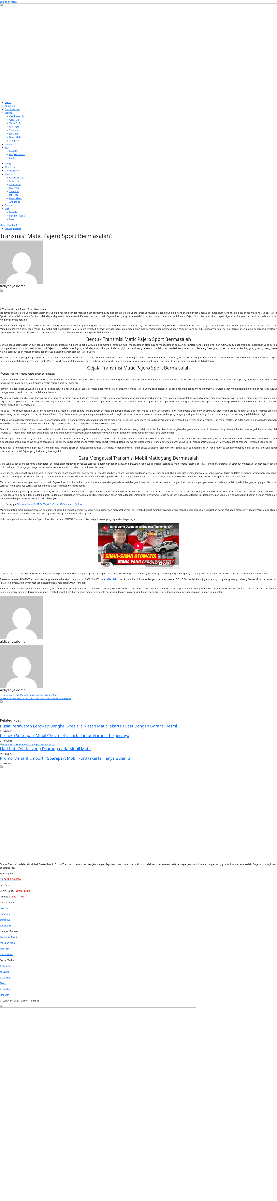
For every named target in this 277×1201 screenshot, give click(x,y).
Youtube (4, 971)
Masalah (13, 151)
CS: (10, 879)
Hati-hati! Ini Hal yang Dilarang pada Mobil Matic (45, 748)
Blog (7, 147)
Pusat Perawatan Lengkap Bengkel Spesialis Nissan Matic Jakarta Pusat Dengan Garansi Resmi (88, 726)
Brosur (8, 144)
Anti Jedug (14, 140)
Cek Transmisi (16, 116)
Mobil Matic (6, 954)
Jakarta (4, 908)
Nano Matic (15, 137)
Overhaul (14, 126)
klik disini (112, 579)
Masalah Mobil (8, 942)
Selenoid (14, 130)
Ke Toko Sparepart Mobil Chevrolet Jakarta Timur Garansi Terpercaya (64, 735)
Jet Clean (14, 133)
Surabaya (5, 919)
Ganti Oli (14, 119)
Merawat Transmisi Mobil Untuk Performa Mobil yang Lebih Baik (49, 504)
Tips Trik (4, 948)
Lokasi (12, 157)
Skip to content (8, 1)
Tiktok (3, 983)
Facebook (5, 977)
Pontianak (5, 925)
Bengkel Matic (17, 154)
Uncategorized (13, 228)
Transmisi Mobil (8, 937)
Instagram (5, 966)
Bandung (5, 914)
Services (9, 112)
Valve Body (15, 123)
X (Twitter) (5, 989)
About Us (10, 105)
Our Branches (12, 109)
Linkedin (4, 994)
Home (8, 102)
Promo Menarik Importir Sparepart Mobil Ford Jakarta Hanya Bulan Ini (66, 758)
